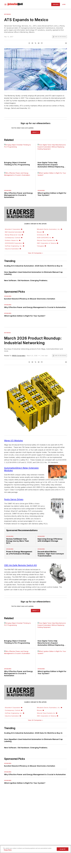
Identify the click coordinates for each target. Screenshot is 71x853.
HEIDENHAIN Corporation (13, 243)
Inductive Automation (12, 249)
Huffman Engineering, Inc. (13, 246)
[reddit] (38, 43)
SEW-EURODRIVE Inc (44, 237)
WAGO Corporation (18, 355)
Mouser (39, 232)
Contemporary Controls (12, 237)
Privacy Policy (8, 850)
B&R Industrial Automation (13, 232)
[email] (42, 43)
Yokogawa (40, 246)
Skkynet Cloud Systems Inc (46, 240)
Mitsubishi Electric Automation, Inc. (48, 229)
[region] (35, 849)
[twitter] (35, 43)
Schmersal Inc (41, 235)
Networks (7, 14)
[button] (5, 4)
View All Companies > (35, 253)
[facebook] (29, 43)
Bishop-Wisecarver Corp (13, 235)
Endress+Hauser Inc (11, 240)
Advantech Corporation (12, 229)
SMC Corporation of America (46, 243)
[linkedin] (32, 43)
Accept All (62, 849)
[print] (66, 43)
